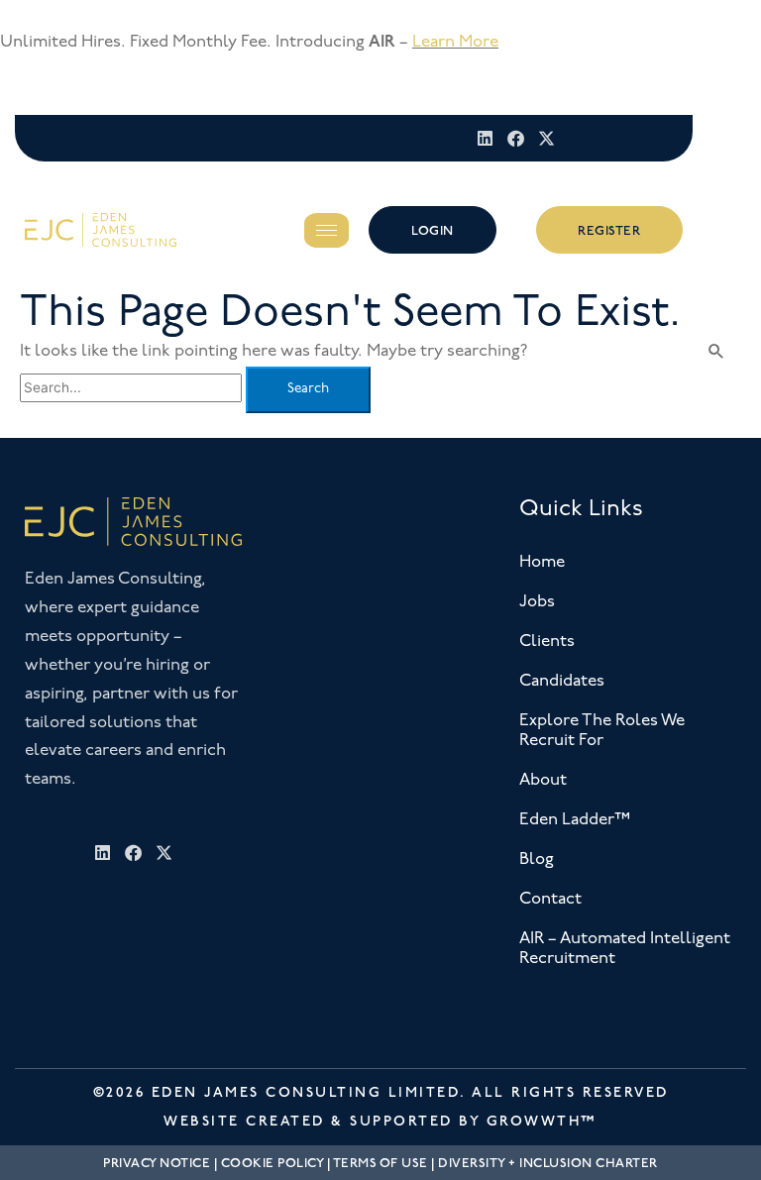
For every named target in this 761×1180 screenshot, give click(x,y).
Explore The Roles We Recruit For (602, 730)
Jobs (537, 601)
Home (542, 562)
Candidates (561, 681)
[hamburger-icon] (326, 230)
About (543, 780)
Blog (536, 859)
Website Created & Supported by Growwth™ (380, 1121)
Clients (547, 641)
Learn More (455, 42)
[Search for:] (133, 387)
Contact (550, 899)
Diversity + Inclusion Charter (548, 1163)
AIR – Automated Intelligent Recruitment (624, 948)
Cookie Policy (272, 1163)
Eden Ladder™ (574, 819)
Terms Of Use (380, 1163)
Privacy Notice (156, 1163)
